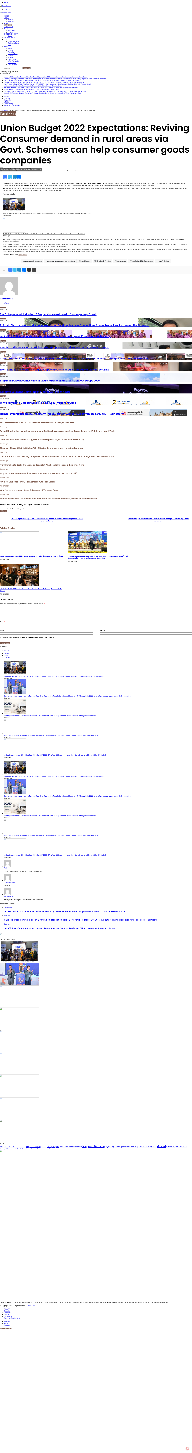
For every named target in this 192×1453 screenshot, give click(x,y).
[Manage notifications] (187, 1448)
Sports (10, 48)
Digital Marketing (34, 1146)
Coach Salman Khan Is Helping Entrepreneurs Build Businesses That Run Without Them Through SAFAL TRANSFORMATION (74, 358)
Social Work (12, 59)
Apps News (12, 30)
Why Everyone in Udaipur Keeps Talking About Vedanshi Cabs (38, 402)
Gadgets (10, 32)
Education (8, 27)
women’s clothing (163, 261)
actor (1, 1147)
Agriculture (11, 52)
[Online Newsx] (5, 6)
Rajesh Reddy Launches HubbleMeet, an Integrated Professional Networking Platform (31, 556)
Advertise (7, 98)
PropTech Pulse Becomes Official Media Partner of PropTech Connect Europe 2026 (50, 380)
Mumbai (161, 1146)
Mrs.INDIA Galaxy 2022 (147, 1147)
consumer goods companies (32, 261)
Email (2, 630)
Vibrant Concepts (49, 1149)
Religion (10, 55)
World (7, 23)
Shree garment (121, 261)
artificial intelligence (8, 1146)
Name (2, 622)
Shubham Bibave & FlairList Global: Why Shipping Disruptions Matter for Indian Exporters (54, 347)
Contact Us (7, 100)
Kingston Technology (95, 1146)
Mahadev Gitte (8, 896)
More (6, 46)
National (10, 19)
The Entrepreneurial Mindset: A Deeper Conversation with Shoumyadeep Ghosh (48, 314)
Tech (6, 28)
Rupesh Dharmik (9, 882)
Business (8, 25)
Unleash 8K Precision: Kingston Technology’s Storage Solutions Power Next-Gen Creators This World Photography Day (42, 93)
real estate (13, 1149)
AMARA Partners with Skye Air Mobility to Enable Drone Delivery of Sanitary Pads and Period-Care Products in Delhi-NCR (44, 82)
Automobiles (10, 37)
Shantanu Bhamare (36, 1149)
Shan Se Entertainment (23, 1149)
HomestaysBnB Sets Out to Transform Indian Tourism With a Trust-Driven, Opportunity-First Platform (62, 414)
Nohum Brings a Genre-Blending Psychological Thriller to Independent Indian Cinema (31, 89)
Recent (6, 655)
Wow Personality (13, 61)
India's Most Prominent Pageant (71, 1147)
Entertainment (11, 34)
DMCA (6, 102)
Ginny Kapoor (53, 1146)
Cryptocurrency (22, 1146)
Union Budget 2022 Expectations (141, 261)
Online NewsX (6, 298)
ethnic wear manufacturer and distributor (60, 261)
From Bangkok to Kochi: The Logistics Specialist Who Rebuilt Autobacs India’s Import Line (54, 369)
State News (11, 21)
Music (10, 36)
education (44, 1147)
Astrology (11, 50)
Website (102, 630)
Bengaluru (15, 1146)
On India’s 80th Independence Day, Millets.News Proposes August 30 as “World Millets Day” (55, 336)
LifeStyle (8, 39)
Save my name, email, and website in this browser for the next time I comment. (28, 637)
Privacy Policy (8, 104)
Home (6, 16)
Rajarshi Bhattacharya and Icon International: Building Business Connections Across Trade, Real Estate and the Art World (74, 325)
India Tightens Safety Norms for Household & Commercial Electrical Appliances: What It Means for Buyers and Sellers (42, 80)
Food (9, 45)
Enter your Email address (8, 509)
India (6, 18)
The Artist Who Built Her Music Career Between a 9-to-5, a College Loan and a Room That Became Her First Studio (41, 88)
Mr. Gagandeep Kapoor (116, 1147)
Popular (6, 653)
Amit (5, 868)
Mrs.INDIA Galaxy (131, 1147)
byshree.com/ (22, 255)
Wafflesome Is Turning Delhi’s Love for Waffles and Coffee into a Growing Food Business (33, 86)
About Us (7, 96)
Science (10, 57)
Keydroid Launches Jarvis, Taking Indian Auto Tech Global (35, 391)
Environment (12, 63)
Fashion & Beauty (14, 43)
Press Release (12, 64)
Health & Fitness (13, 41)
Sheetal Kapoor (85, 261)
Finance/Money (13, 54)
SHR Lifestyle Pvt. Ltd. (103, 261)
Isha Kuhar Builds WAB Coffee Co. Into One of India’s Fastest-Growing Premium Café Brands (31, 590)
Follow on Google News (12, 105)
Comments (7, 657)
